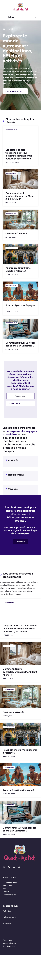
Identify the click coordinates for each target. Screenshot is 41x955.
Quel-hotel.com (9, 946)
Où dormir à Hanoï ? (16, 233)
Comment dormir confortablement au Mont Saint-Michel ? (19, 196)
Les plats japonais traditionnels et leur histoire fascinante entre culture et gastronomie (20, 628)
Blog (4, 889)
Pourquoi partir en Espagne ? (18, 790)
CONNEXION (15, 403)
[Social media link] (4, 867)
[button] (35, 17)
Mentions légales (9, 895)
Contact (20, 541)
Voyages (13, 489)
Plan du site (7, 886)
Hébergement (11, 130)
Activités (13, 460)
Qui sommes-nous (10, 883)
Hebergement (16, 475)
